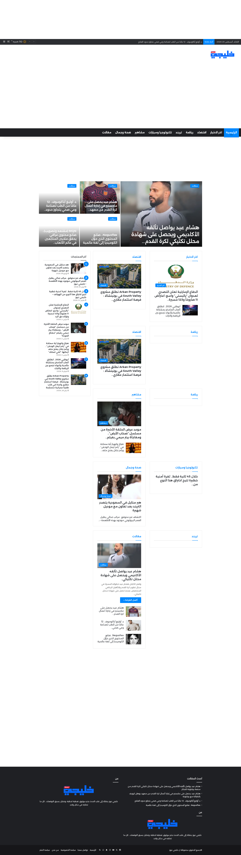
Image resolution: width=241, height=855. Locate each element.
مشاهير (140, 132)
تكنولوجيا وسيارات (160, 132)
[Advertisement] (120, 19)
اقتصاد (201, 132)
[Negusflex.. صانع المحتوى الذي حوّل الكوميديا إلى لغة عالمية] (100, 230)
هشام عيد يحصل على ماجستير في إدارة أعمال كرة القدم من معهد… (101, 205)
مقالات (106, 132)
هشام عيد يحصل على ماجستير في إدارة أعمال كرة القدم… (111, 610)
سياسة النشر (45, 850)
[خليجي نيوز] (222, 54)
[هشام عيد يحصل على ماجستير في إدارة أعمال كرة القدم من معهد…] (100, 197)
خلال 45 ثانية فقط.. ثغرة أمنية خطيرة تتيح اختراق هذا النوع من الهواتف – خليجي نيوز (67, 294)
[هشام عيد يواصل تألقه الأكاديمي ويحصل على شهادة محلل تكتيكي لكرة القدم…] (161, 214)
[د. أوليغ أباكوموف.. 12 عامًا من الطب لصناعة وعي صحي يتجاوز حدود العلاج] (133, 625)
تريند (179, 132)
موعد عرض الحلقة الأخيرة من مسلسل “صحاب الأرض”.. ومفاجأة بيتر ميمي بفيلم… (121, 433)
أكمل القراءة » (131, 600)
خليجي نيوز (173, 850)
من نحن (55, 850)
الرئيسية (231, 132)
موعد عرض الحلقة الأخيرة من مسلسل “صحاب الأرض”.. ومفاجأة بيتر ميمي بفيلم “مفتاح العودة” (56, 330)
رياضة (189, 132)
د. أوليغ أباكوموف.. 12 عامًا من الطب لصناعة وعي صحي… (112, 624)
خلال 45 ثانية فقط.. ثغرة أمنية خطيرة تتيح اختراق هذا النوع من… (177, 480)
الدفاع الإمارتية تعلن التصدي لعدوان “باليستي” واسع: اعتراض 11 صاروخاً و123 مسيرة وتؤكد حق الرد (57, 311)
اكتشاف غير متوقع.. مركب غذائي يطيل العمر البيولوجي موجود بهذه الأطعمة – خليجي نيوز (67, 281)
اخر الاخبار (216, 132)
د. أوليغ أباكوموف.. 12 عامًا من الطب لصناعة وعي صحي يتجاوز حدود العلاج (167, 801)
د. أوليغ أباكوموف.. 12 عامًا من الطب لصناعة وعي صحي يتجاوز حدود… (60, 205)
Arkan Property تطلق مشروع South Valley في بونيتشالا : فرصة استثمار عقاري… (121, 295)
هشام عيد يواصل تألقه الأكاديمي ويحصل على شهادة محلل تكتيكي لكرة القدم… (165, 234)
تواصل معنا (83, 850)
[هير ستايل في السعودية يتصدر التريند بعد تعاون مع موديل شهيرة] (78, 268)
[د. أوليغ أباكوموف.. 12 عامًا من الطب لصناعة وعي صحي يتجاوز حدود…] (59, 197)
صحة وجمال (123, 132)
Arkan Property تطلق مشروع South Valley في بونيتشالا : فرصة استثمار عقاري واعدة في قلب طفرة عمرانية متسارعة (56, 382)
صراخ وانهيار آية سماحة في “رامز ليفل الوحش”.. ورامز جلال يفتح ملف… (111, 447)
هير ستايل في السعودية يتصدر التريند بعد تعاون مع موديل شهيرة (120, 506)
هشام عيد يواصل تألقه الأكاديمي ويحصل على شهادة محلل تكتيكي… (121, 575)
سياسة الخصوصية (68, 850)
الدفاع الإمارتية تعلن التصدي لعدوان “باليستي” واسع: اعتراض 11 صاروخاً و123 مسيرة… (176, 295)
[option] (120, 214)
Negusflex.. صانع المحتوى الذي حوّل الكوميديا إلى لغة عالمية (175, 42)
